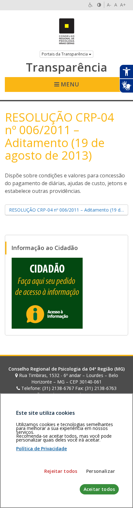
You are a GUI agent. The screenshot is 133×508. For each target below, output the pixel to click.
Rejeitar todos (60, 471)
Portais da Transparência (65, 54)
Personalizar (100, 471)
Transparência (66, 67)
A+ (123, 5)
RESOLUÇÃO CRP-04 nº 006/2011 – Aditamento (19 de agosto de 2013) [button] (68, 210)
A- (109, 5)
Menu (69, 84)
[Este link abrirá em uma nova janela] (47, 292)
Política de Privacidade (41, 448)
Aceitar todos (99, 489)
